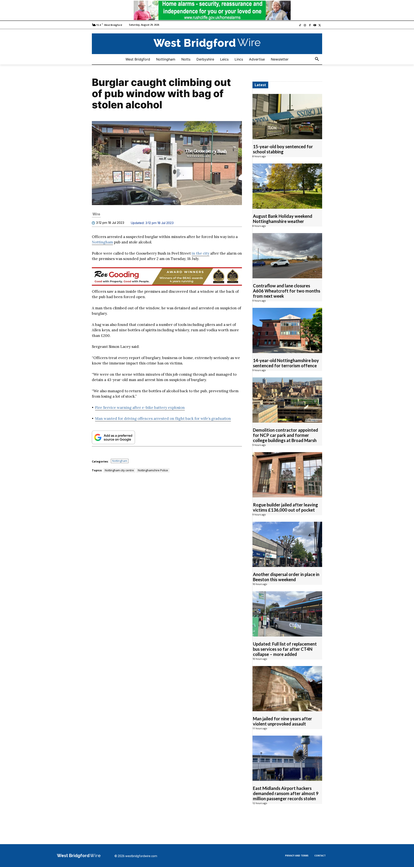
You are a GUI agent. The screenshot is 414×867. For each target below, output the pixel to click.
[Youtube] (314, 25)
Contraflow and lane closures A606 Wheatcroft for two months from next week (286, 291)
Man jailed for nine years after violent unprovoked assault (282, 721)
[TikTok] (300, 25)
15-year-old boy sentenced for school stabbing (283, 149)
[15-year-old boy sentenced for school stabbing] (287, 116)
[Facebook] (309, 25)
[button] (317, 59)
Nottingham (102, 242)
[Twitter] (319, 25)
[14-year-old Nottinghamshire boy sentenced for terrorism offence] (287, 330)
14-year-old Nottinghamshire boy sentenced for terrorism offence (286, 363)
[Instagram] (305, 25)
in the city (200, 253)
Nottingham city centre (119, 470)
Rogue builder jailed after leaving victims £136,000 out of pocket (285, 507)
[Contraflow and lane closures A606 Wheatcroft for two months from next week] (287, 255)
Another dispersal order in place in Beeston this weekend (286, 577)
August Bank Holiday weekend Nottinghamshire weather (282, 218)
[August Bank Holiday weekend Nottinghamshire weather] (287, 186)
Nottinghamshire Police (153, 470)
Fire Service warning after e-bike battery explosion (140, 407)
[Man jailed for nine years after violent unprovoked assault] (287, 688)
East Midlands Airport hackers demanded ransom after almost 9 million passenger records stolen (285, 793)
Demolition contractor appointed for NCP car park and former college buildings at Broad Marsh (285, 435)
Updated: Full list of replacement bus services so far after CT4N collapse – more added (285, 649)
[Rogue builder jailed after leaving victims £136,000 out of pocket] (287, 474)
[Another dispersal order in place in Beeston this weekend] (287, 544)
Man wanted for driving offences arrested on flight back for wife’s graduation (163, 418)
